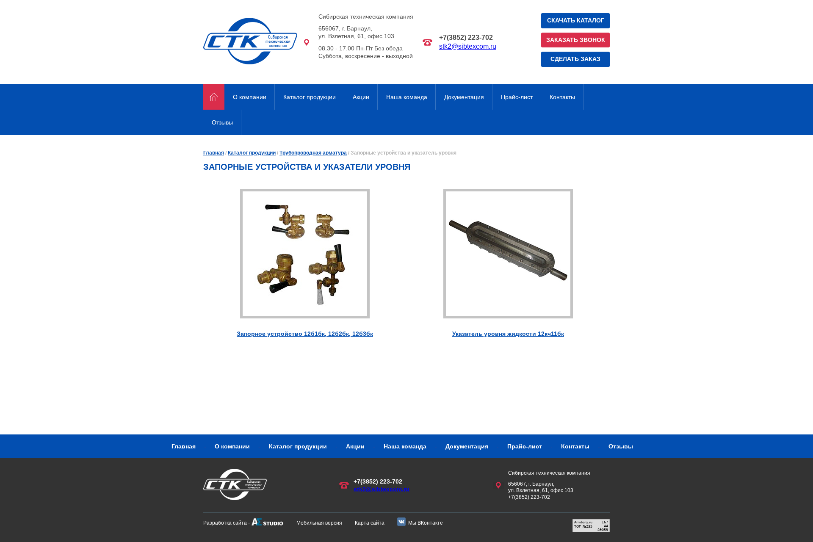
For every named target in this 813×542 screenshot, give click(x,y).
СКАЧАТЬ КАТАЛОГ (575, 20)
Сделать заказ (575, 58)
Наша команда (406, 97)
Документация (464, 97)
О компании (249, 97)
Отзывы (222, 122)
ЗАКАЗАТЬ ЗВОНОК (575, 39)
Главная (213, 153)
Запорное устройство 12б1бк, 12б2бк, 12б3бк (305, 333)
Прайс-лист (517, 97)
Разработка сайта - (226, 523)
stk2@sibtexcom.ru (467, 46)
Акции (361, 97)
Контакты (562, 97)
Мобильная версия (319, 523)
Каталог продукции (309, 97)
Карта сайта (369, 523)
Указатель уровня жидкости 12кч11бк (508, 333)
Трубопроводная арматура (313, 153)
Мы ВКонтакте (425, 523)
